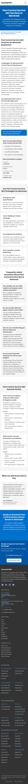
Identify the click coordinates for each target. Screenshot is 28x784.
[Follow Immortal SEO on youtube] (13, 584)
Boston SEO (18, 743)
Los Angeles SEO (5, 738)
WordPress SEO (19, 685)
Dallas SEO (17, 736)
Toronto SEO (4, 752)
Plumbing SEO (18, 706)
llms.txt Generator (5, 656)
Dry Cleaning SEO (19, 725)
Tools (2, 626)
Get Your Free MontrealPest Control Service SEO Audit (12, 132)
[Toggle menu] (25, 2)
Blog (2, 630)
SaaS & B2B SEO (5, 687)
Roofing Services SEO (20, 723)
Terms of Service (18, 781)
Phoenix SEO (18, 746)
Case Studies (4, 628)
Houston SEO (4, 743)
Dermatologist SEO (5, 706)
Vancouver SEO (5, 754)
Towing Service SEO (20, 711)
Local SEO (3, 678)
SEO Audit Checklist (6, 647)
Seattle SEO (18, 738)
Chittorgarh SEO (19, 754)
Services (3, 623)
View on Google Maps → (6, 607)
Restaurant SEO (5, 720)
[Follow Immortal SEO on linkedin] (2, 584)
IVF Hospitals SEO (5, 709)
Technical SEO (4, 671)
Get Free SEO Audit (14, 560)
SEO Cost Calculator (6, 652)
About (2, 621)
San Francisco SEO (6, 746)
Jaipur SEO (17, 757)
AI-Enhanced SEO (19, 671)
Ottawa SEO (4, 762)
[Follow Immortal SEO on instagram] (9, 584)
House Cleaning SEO (20, 709)
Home (2, 619)
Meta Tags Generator (6, 654)
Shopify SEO (18, 687)
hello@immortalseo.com (15, 555)
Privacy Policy (8, 781)
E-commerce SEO (5, 685)
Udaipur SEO (18, 752)
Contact (3, 634)
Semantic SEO (18, 673)
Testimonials (4, 636)
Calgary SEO (4, 760)
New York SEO (4, 736)
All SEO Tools (4, 645)
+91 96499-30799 (7, 609)
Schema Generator (5, 650)
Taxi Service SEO (19, 714)
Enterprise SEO (5, 693)
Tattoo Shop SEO (5, 725)
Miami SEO (17, 741)
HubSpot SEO (18, 690)
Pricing (3, 632)
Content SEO (4, 673)
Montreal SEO (4, 757)
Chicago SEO (4, 741)
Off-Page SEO (4, 676)
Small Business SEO (6, 690)
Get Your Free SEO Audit (14, 535)
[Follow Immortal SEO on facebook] (6, 584)
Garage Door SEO (19, 720)
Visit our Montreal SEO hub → (9, 33)
